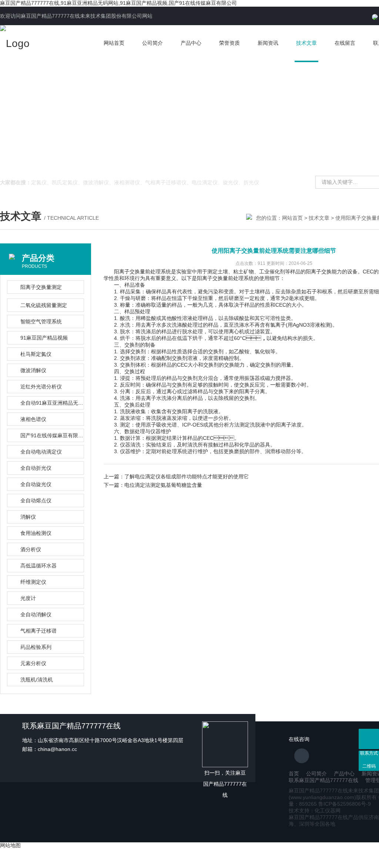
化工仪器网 (328, 810)
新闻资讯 (268, 43)
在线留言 (345, 43)
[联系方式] (369, 739)
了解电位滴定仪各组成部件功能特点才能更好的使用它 (186, 476)
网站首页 (114, 43)
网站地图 (10, 845)
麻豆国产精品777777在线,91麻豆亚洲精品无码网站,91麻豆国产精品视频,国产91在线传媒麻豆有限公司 (118, 3)
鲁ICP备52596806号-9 (344, 804)
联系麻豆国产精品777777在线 (323, 780)
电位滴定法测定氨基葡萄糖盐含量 (163, 485)
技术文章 (306, 43)
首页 (294, 773)
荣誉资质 (229, 43)
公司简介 (152, 43)
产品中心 (191, 43)
